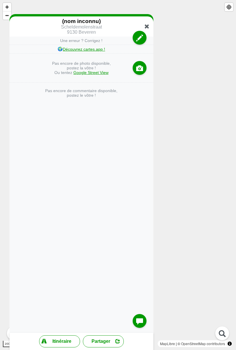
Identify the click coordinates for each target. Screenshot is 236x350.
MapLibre (167, 343)
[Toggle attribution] (229, 343)
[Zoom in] (7, 7)
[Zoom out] (7, 15)
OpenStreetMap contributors (203, 343)
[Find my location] (229, 7)
